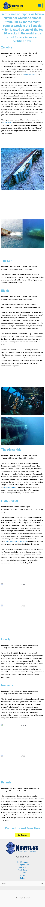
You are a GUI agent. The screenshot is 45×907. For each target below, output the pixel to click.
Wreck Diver (6, 123)
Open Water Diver (29, 74)
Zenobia (22, 873)
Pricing (22, 875)
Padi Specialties (22, 865)
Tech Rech (22, 870)
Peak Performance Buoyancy (16, 541)
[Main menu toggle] (40, 5)
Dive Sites (22, 867)
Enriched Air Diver (10, 487)
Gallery (22, 878)
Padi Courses (22, 862)
